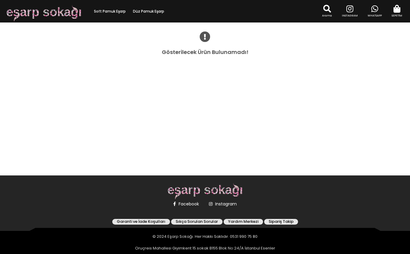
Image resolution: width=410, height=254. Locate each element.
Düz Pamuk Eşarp (148, 11)
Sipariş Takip (281, 221)
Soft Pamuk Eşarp (110, 11)
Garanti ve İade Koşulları (141, 221)
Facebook (188, 204)
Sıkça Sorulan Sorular (197, 221)
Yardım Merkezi (243, 221)
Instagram (225, 204)
